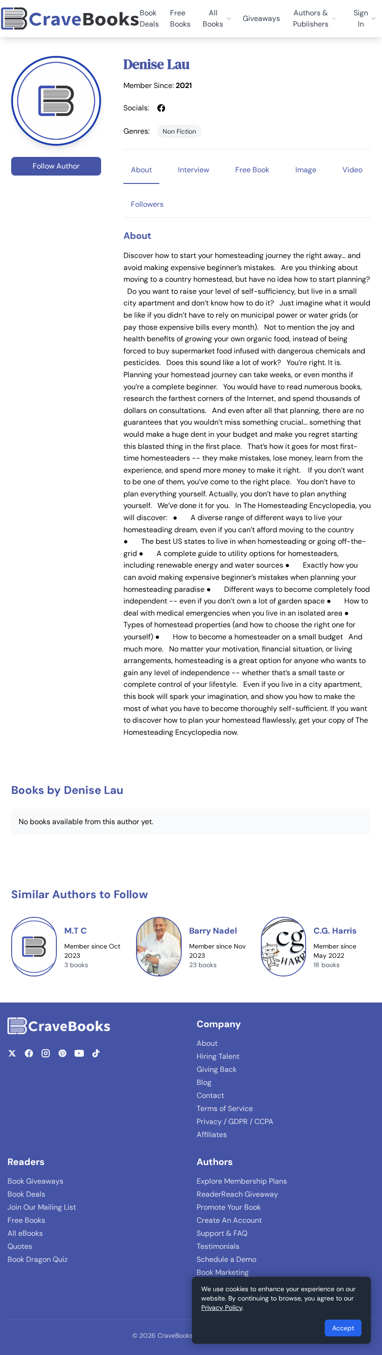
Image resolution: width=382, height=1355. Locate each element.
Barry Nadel (213, 930)
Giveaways (261, 18)
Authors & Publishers (310, 18)
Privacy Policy (221, 1307)
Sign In (361, 18)
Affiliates (212, 1134)
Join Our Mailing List (41, 1207)
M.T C (75, 930)
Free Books (180, 18)
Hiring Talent (218, 1056)
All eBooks (25, 1233)
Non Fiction (179, 131)
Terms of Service (225, 1108)
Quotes (19, 1246)
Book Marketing (223, 1272)
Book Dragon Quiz (37, 1259)
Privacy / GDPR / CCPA (235, 1121)
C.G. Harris (335, 930)
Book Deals (149, 18)
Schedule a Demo (226, 1259)
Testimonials (218, 1246)
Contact (210, 1095)
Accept (343, 1328)
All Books (213, 18)
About (207, 1043)
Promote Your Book (229, 1207)
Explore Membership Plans (242, 1181)
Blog (204, 1082)
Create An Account (229, 1220)
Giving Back (217, 1069)
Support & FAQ (222, 1233)
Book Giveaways (35, 1181)
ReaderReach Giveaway (237, 1194)
